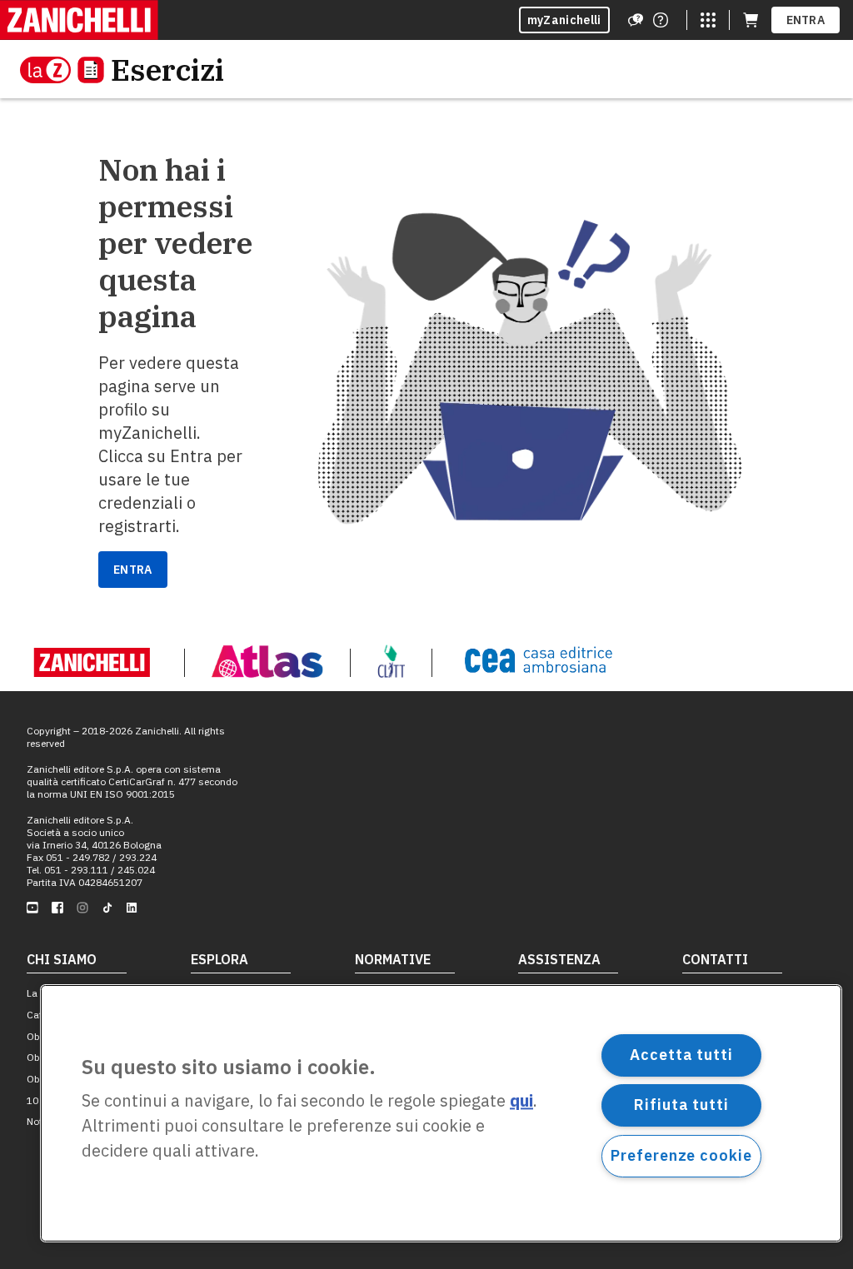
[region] (441, 1113)
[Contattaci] (660, 20)
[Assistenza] (635, 20)
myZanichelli (564, 19)
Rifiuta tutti (681, 1104)
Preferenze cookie (681, 1155)
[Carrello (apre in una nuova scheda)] (750, 19)
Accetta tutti (681, 1054)
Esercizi (167, 69)
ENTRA (806, 19)
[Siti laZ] (708, 20)
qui (521, 1101)
